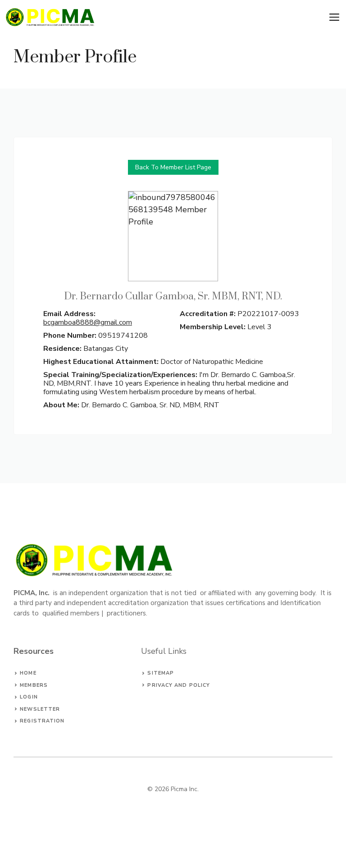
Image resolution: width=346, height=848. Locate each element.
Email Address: (69, 314)
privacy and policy (178, 685)
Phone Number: (69, 335)
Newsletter (40, 709)
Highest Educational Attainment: (101, 362)
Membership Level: (213, 327)
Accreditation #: (208, 314)
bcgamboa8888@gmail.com (87, 322)
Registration (42, 721)
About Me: (62, 405)
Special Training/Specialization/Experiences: (121, 375)
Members (34, 685)
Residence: (62, 349)
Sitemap (160, 673)
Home (28, 673)
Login (29, 697)
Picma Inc (184, 789)
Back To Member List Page (173, 167)
